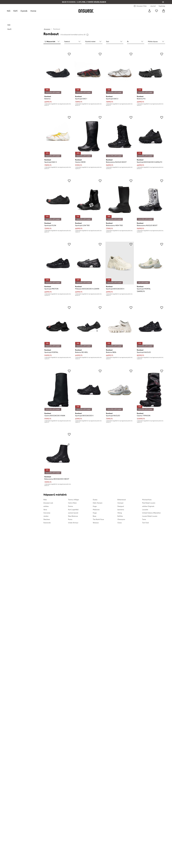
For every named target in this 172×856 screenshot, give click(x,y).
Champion (121, 519)
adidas (46, 506)
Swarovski (47, 523)
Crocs (119, 523)
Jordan (45, 516)
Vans (45, 510)
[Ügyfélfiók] (149, 10)
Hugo (95, 506)
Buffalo (120, 516)
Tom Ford (145, 523)
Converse (46, 513)
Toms (144, 519)
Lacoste (145, 510)
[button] (52, 41)
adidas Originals (148, 506)
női (8, 11)
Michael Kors (146, 500)
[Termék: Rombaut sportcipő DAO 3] (58, 136)
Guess (95, 500)
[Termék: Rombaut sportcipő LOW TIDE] (89, 199)
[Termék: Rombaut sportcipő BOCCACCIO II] (120, 263)
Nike (45, 500)
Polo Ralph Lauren (148, 503)
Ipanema (120, 510)
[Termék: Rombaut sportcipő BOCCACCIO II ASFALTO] (150, 136)
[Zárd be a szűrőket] (163, 2)
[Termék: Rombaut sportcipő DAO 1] (89, 73)
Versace (96, 523)
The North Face (98, 519)
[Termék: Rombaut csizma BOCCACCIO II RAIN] (58, 389)
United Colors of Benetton (151, 513)
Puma (70, 519)
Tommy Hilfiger (73, 500)
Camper (120, 503)
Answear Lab (48, 503)
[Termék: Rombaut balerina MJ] (150, 73)
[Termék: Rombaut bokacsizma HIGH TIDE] (120, 199)
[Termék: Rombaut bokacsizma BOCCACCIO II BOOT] (58, 453)
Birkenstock (121, 500)
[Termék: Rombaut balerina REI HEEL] (89, 326)
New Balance (73, 516)
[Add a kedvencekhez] (69, 54)
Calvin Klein (72, 503)
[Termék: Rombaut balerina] (58, 73)
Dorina (70, 506)
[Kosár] (163, 10)
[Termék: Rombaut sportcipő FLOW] (58, 199)
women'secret (73, 513)
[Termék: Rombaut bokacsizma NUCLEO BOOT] (120, 136)
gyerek (24, 11)
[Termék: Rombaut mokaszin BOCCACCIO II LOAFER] (89, 263)
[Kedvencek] (156, 10)
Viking (119, 513)
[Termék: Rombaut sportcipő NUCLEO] (150, 326)
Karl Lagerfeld (73, 510)
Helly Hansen (97, 503)
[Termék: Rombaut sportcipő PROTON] (58, 263)
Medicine (96, 510)
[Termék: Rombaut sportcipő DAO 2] (120, 73)
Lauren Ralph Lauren (149, 516)
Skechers (46, 519)
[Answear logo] (86, 11)
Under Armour (73, 523)
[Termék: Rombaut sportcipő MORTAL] (150, 263)
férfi (15, 11)
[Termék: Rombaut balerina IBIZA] (120, 326)
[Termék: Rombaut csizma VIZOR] (89, 136)
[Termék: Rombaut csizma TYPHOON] (150, 389)
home (33, 11)
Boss (94, 516)
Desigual (120, 506)
